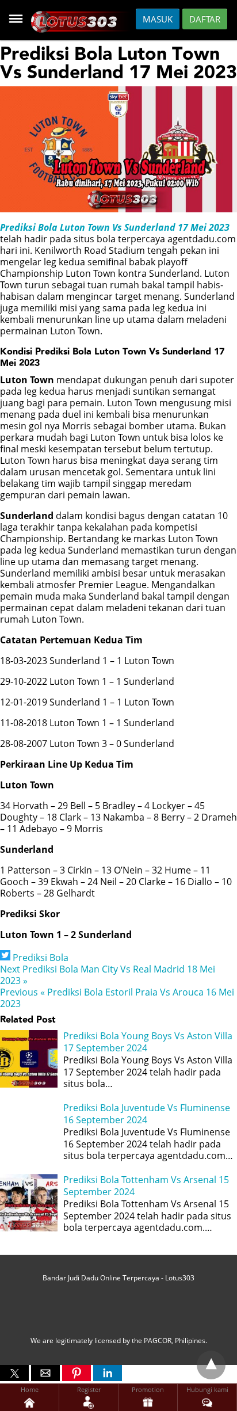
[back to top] (211, 1365)
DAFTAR (204, 19)
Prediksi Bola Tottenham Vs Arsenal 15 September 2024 (146, 1185)
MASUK (158, 19)
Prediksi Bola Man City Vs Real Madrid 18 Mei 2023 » (107, 975)
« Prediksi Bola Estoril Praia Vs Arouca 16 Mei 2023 (117, 998)
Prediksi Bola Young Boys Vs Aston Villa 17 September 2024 (147, 1041)
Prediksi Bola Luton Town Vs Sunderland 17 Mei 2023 (115, 227)
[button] (14, 1373)
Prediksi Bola (40, 957)
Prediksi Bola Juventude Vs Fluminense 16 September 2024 (146, 1113)
